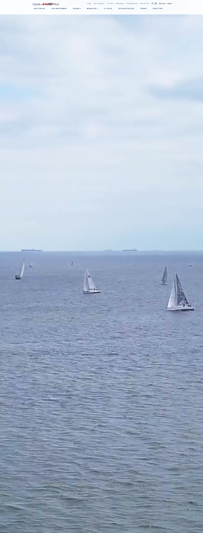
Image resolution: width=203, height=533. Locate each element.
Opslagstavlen (126, 9)
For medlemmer (59, 9)
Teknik (143, 9)
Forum (76, 9)
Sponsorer (144, 3)
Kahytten (157, 9)
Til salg (108, 9)
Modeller (91, 9)
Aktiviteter (120, 3)
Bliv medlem (99, 3)
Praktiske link (132, 3)
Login (89, 3)
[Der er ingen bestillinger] (156, 4)
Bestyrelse (39, 9)
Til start (110, 3)
